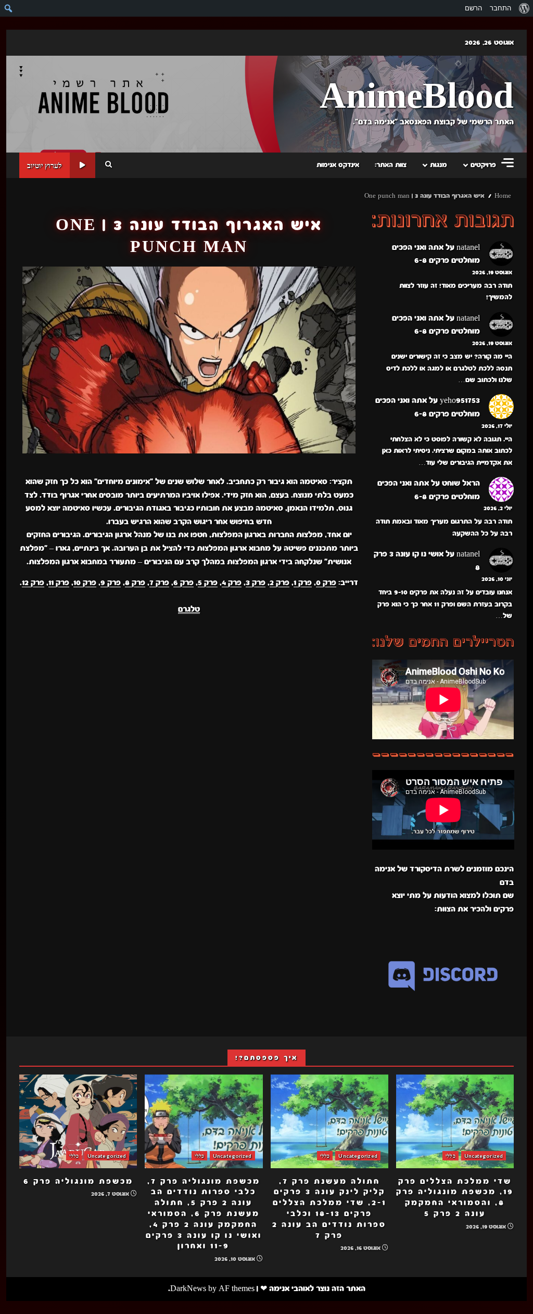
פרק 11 (58, 582)
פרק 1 (303, 582)
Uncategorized (483, 1156)
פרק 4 (232, 582)
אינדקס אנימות (337, 165)
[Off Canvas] (507, 162)
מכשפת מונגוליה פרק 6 (78, 1121)
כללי (450, 1156)
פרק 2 (279, 582)
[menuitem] (524, 8)
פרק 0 (326, 582)
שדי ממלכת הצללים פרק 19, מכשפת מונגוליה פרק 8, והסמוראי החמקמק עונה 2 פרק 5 (455, 1121)
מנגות (438, 165)
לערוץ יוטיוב (44, 165)
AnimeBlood (417, 97)
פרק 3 (255, 582)
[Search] (108, 165)
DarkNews (188, 1288)
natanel (468, 247)
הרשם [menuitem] (473, 8)
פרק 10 (84, 582)
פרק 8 (135, 582)
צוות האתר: (391, 165)
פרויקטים (483, 165)
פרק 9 (110, 582)
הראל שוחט (461, 483)
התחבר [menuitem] (500, 8)
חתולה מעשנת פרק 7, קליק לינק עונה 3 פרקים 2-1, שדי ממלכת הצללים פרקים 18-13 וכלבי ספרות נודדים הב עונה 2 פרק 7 (329, 1121)
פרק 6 (183, 582)
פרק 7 (159, 582)
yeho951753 (460, 400)
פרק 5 (208, 582)
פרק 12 (33, 582)
